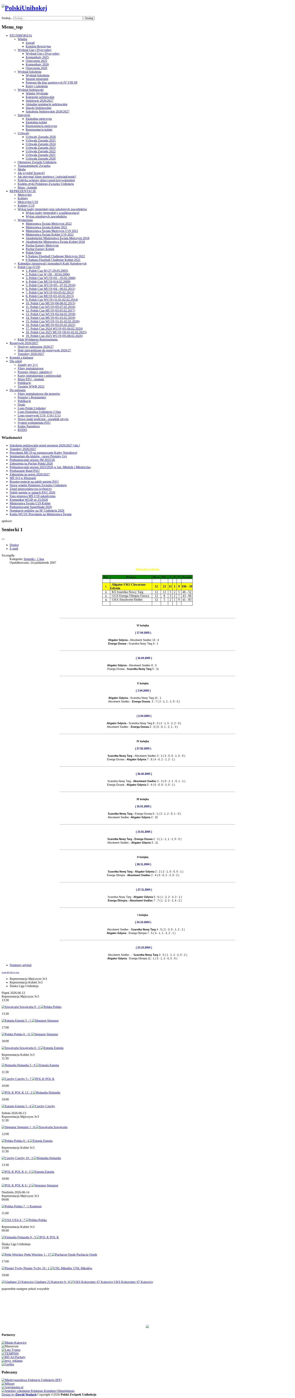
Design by (19, 1394)
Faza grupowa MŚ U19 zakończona (32, 496)
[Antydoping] (12, 1387)
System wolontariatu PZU (34, 422)
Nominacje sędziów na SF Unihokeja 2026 (37, 510)
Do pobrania (17, 390)
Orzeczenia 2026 (36, 68)
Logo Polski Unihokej (32, 408)
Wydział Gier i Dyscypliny (35, 50)
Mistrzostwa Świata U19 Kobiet (30, 503)
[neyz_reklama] (12, 1360)
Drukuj (14, 545)
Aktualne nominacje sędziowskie (46, 104)
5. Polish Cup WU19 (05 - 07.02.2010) (50, 285)
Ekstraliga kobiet (36, 122)
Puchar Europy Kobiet (40, 249)
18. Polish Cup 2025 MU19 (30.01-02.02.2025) (56, 332)
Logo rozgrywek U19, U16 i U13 (39, 415)
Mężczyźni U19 (28, 202)
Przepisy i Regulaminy (32, 397)
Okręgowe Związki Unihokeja (37, 162)
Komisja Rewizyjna (38, 46)
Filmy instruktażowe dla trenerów (39, 393)
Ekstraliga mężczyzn (39, 118)
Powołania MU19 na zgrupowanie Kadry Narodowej (43, 452)
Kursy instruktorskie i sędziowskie (39, 375)
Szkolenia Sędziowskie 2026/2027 (47, 111)
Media (22, 169)
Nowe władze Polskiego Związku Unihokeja (38, 485)
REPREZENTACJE (23, 191)
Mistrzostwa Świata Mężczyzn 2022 (49, 223)
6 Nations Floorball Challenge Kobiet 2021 (53, 260)
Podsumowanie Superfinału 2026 (31, 507)
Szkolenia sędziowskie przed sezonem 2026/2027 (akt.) (45, 445)
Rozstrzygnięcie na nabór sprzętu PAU (34, 481)
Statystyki (24, 115)
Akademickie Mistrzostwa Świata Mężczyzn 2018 (57, 238)
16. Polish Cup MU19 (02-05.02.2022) (50, 325)
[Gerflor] (8, 1364)
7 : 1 (26, 1206)
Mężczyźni (25, 194)
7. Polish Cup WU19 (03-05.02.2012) (50, 292)
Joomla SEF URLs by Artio (10, 972)
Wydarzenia (25, 220)
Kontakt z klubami (21, 357)
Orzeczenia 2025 (36, 61)
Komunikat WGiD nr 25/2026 (29, 499)
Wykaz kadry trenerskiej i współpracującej (52, 213)
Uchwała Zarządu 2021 (41, 155)
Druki (21, 404)
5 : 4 (28, 1106)
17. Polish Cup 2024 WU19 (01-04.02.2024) (54, 328)
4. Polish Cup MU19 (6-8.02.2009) (48, 281)
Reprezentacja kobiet (39, 129)
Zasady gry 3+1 (28, 364)
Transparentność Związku (34, 165)
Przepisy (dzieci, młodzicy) (35, 372)
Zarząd (30, 42)
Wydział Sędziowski (31, 89)
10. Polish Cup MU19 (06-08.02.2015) (50, 303)
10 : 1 (46, 1268)
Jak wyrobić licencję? (31, 173)
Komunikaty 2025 (37, 57)
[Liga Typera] (11, 1350)
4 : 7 (22, 1220)
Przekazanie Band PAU (25, 470)
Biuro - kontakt (27, 187)
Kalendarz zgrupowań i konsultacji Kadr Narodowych (52, 263)
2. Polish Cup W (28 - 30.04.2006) (48, 274)
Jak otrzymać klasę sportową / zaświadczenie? (47, 176)
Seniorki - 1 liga (34, 559)
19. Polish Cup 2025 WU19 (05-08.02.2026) (54, 336)
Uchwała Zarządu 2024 (41, 144)
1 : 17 (48, 1254)
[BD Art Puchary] (13, 1357)
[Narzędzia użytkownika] (3, 539)
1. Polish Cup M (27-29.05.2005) (47, 270)
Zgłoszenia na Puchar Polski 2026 (31, 463)
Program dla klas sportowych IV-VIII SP (51, 82)
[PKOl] (38, 1391)
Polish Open (33, 252)
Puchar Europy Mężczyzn (42, 245)
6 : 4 (26, 1140)
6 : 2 (28, 1185)
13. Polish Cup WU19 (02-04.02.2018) (50, 314)
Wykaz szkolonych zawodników (46, 216)
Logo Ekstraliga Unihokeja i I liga (39, 412)
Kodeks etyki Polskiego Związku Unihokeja (46, 184)
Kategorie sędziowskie (40, 97)
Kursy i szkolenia (37, 86)
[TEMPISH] (10, 1353)
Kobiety (23, 198)
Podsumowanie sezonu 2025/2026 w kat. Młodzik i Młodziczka (50, 467)
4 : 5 (28, 1171)
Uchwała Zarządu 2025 (41, 140)
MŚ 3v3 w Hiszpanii (23, 478)
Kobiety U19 (26, 205)
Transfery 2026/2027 (31, 354)
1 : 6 (32, 1127)
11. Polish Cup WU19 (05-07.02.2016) (50, 307)
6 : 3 (37, 1048)
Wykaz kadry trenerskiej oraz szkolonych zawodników (52, 209)
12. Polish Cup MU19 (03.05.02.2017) (50, 310)
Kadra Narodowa (29, 426)
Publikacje (24, 383)
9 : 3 (33, 1237)
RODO (22, 430)
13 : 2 (29, 1092)
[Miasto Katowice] (14, 1342)
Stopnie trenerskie (37, 79)
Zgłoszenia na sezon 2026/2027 (30, 474)
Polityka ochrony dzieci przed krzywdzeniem (46, 180)
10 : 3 (30, 1158)
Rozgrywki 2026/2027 (24, 343)
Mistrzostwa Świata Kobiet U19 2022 (50, 234)
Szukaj (89, 18)
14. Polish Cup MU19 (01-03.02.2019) (50, 317)
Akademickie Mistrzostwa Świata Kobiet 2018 (55, 241)
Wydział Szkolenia (29, 71)
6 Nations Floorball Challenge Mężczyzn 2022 (55, 256)
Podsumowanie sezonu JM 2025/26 (32, 460)
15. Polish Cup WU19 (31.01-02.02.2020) (52, 321)
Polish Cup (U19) (29, 267)
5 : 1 (28, 1020)
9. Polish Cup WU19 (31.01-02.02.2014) (52, 299)
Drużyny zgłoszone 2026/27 (36, 346)
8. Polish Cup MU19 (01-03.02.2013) (50, 296)
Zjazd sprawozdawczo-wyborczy (31, 489)
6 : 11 (27, 1034)
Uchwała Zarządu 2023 (41, 147)
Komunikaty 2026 (37, 64)
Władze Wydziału (37, 93)
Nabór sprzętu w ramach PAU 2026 (32, 492)
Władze (22, 39)
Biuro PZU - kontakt (31, 379)
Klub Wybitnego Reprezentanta (38, 339)
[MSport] (8, 1383)
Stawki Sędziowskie (38, 108)
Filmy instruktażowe (31, 368)
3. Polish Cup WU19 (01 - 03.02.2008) (50, 278)
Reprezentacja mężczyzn (41, 126)
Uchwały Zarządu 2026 (41, 137)
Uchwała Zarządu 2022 (41, 151)
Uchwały (23, 133)
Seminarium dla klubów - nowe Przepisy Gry (38, 456)
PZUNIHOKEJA (21, 35)
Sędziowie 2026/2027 (39, 100)
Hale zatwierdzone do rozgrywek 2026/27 (44, 350)
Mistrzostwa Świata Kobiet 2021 (46, 227)
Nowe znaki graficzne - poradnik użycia (43, 419)
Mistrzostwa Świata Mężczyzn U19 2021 (52, 231)
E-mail (14, 548)
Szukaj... (7, 18)
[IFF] (32, 1380)
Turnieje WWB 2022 (31, 386)
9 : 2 (37, 1007)
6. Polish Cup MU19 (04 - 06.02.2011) (50, 288)
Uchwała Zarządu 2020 (41, 158)
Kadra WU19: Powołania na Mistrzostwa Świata (40, 514)
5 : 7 (29, 1079)
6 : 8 (67, 1282)
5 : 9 (33, 1065)
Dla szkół (16, 361)
